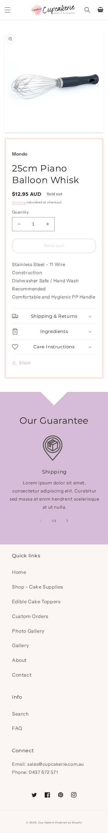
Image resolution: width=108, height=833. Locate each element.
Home (19, 572)
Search (20, 714)
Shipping (19, 202)
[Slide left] (40, 520)
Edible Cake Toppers (36, 601)
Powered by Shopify (68, 822)
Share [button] (25, 362)
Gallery (20, 645)
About (19, 660)
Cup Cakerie (46, 822)
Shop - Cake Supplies (37, 587)
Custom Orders (30, 616)
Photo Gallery (28, 631)
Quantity (20, 212)
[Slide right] (67, 520)
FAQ (17, 728)
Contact (22, 675)
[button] (7, 10)
